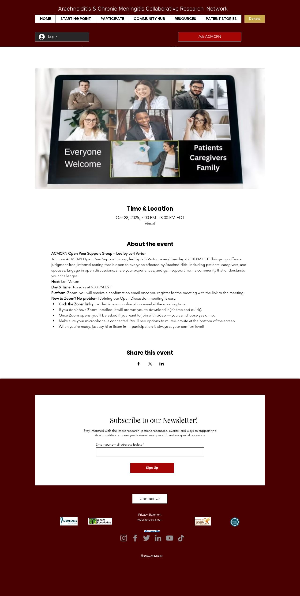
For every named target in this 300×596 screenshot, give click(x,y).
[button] (76, 19)
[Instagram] (123, 538)
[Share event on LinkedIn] (161, 363)
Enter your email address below (119, 444)
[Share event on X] (150, 363)
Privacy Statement (149, 514)
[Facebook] (135, 538)
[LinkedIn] (158, 538)
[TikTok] (181, 538)
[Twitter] (146, 538)
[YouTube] (169, 538)
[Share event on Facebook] (138, 363)
